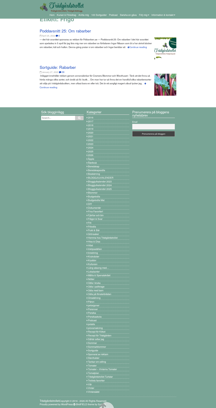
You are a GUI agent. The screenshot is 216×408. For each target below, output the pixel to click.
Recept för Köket (96, 331)
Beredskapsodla (96, 170)
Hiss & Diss (94, 241)
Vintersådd (93, 391)
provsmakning (95, 328)
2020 (90, 132)
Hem (52, 15)
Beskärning (94, 174)
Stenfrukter (93, 358)
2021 (90, 136)
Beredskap (93, 166)
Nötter (91, 279)
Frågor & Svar (95, 219)
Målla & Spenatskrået (99, 275)
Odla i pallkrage (96, 286)
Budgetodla (94, 196)
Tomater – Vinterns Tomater (102, 369)
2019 (90, 128)
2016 (90, 117)
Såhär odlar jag (96, 339)
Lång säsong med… (98, 267)
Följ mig (143, 15)
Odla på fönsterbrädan (99, 294)
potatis (91, 324)
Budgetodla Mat (96, 200)
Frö (89, 222)
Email (134, 121)
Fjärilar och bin (96, 215)
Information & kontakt (162, 15)
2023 (90, 144)
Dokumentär (94, 207)
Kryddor (92, 260)
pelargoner (93, 305)
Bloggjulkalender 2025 (100, 189)
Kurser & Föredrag (66, 15)
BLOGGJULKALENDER (100, 177)
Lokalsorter (94, 271)
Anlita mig (83, 15)
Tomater (92, 365)
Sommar (92, 343)
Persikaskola (95, 316)
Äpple (91, 159)
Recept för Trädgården (99, 335)
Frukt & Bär (94, 230)
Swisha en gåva (128, 15)
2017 (90, 121)
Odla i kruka (94, 283)
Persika (92, 313)
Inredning (93, 252)
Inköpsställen (95, 249)
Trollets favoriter (96, 380)
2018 (90, 125)
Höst (90, 245)
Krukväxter (93, 256)
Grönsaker (93, 234)
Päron (91, 301)
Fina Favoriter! (95, 211)
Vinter (91, 388)
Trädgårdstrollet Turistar (100, 376)
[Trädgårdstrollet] (62, 11)
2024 (90, 147)
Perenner (93, 309)
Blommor (92, 192)
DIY (90, 204)
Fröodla (92, 226)
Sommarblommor (97, 346)
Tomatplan (93, 373)
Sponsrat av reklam (98, 354)
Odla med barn (95, 290)
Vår (90, 384)
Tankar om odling (97, 361)
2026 (90, 155)
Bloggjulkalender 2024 (100, 185)
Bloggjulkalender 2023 (100, 181)
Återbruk (92, 162)
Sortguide (93, 350)
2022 (90, 140)
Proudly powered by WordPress (56, 404)
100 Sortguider (99, 15)
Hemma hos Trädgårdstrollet (103, 237)
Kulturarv (92, 264)
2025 (90, 151)
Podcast (113, 15)
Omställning (94, 298)
